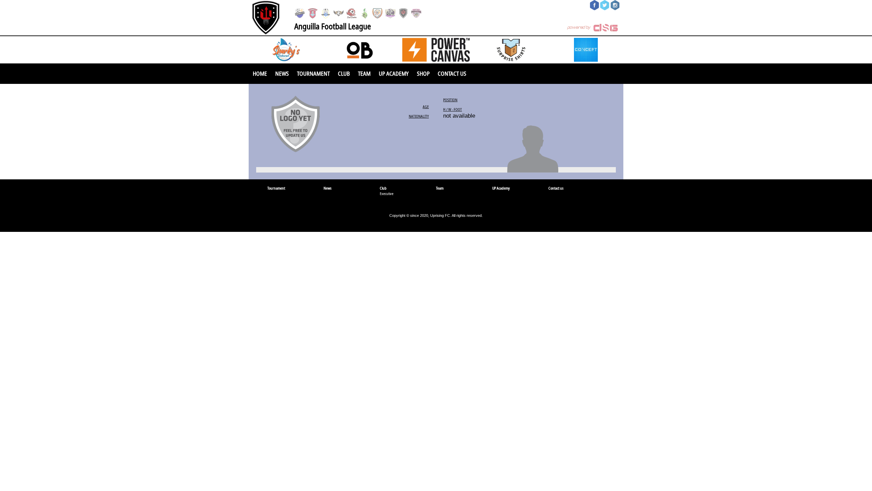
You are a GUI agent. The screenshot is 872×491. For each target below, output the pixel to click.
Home (260, 73)
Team (364, 73)
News (282, 73)
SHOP (423, 73)
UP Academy (394, 73)
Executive (386, 193)
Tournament (313, 73)
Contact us (452, 73)
